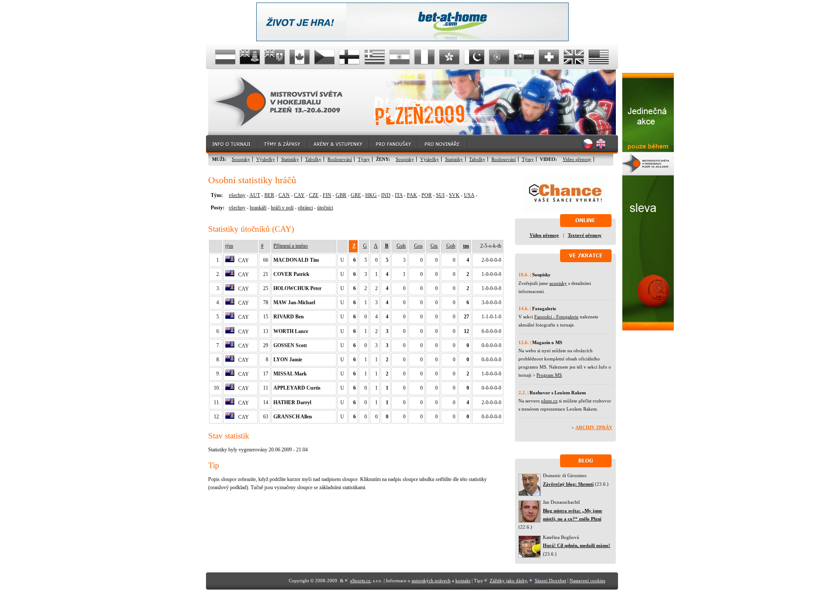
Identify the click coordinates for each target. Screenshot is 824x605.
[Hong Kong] (449, 57)
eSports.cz (360, 580)
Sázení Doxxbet (550, 580)
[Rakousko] (225, 57)
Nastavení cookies (587, 580)
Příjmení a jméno (290, 246)
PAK (412, 195)
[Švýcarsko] (549, 57)
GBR (341, 195)
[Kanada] (300, 57)
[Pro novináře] (443, 144)
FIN (327, 195)
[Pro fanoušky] (394, 144)
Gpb (450, 246)
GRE (356, 195)
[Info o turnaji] (232, 144)
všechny (237, 195)
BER (269, 195)
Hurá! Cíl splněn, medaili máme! (576, 545)
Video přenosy (577, 159)
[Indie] (399, 57)
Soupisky (241, 159)
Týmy (364, 159)
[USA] (598, 57)
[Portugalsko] (499, 57)
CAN (284, 195)
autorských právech (431, 580)
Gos (418, 246)
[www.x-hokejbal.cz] (648, 329)
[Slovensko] (524, 57)
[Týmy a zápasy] (283, 144)
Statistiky (290, 159)
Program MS (549, 375)
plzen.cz (549, 400)
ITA (399, 195)
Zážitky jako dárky (508, 580)
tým (229, 246)
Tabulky (313, 159)
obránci (305, 208)
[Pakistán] (474, 57)
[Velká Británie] (573, 57)
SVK (454, 195)
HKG (371, 195)
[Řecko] (374, 57)
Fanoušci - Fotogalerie (556, 316)
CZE (313, 195)
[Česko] (325, 57)
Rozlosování (339, 159)
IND (386, 195)
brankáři (258, 208)
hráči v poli (282, 208)
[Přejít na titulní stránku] (285, 102)
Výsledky (265, 159)
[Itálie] (424, 57)
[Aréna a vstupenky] (339, 144)
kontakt (462, 580)
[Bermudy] (275, 57)
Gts (434, 246)
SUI (440, 195)
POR (426, 195)
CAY (299, 195)
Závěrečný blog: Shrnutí (568, 484)
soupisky (558, 283)
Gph (401, 246)
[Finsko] (349, 57)
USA (469, 195)
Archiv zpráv (594, 427)
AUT (254, 195)
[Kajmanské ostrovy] (250, 57)
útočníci (325, 208)
